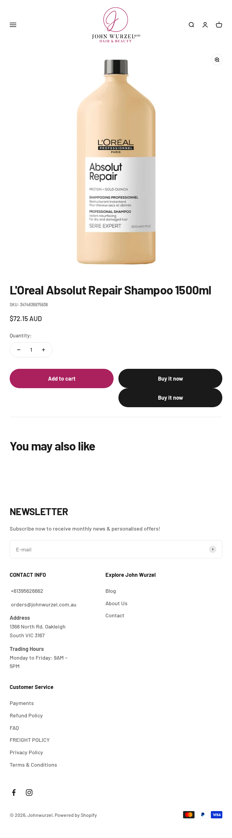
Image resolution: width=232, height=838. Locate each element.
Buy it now (170, 378)
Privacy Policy (26, 752)
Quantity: (21, 335)
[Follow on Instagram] (29, 792)
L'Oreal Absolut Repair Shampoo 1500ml (135, 811)
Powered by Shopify (76, 815)
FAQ (14, 727)
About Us (116, 603)
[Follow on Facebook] (14, 792)
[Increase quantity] (43, 350)
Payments (22, 703)
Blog (110, 590)
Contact (114, 615)
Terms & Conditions (33, 764)
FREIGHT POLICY (30, 739)
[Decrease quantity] (18, 350)
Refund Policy (26, 715)
